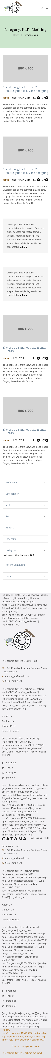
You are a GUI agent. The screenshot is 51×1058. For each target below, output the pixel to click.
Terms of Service (10, 731)
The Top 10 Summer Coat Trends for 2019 (24, 349)
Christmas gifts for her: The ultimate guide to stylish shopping (25, 89)
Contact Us (8, 721)
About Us (7, 716)
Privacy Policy (9, 726)
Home (16, 35)
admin (6, 98)
